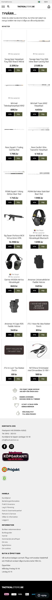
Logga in (5, 520)
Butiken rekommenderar (11, 529)
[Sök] (8, 7)
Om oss (5, 542)
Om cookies (6, 548)
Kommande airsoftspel (11, 538)
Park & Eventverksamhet (12, 510)
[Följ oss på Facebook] (4, 446)
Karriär (4, 535)
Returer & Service (9, 513)
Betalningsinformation (11, 501)
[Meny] (3, 7)
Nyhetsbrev (6, 545)
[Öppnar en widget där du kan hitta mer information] (42, 595)
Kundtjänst (6, 498)
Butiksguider (7, 532)
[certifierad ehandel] (4, 478)
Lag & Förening (8, 507)
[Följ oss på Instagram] (11, 446)
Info (9, 70)
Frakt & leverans (8, 504)
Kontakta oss (6, 1)
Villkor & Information (10, 516)
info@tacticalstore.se (10, 440)
